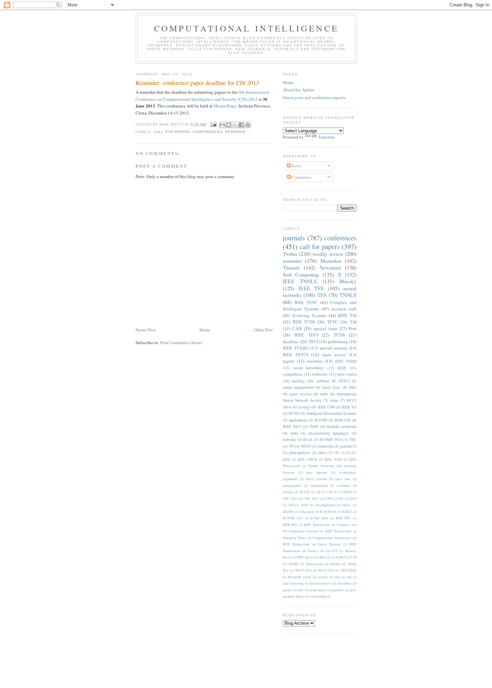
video (334, 400)
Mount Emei (225, 106)
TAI (353, 322)
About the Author (299, 90)
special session (333, 348)
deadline (291, 341)
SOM (339, 557)
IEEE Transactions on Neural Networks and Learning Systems (319, 466)
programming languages (329, 433)
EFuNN (288, 511)
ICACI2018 (328, 511)
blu (349, 577)
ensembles (344, 583)
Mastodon (330, 260)
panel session (301, 393)
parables (338, 590)
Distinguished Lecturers (333, 505)
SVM (352, 557)
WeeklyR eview (299, 577)
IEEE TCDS (304, 322)
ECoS (308, 439)
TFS (322, 295)
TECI (313, 341)
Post (352, 328)
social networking (308, 367)
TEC (352, 439)
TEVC (332, 322)
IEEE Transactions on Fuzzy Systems (312, 544)
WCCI (306, 446)
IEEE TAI (347, 315)
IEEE (342, 367)
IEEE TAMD (345, 361)
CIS (340, 498)
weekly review (327, 253)
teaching (298, 380)
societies (315, 361)
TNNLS (347, 295)
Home (204, 330)
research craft (343, 309)
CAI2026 (345, 491)
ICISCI (346, 511)
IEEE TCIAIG (296, 348)
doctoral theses (320, 583)
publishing (338, 341)
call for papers (172, 132)
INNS (314, 426)
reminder (235, 132)
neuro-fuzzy (318, 590)
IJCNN (294, 413)
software (322, 380)
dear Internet (316, 472)
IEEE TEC (343, 518)
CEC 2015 (290, 498)
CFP (328, 498)
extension (325, 446)
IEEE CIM (326, 406)
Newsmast (330, 267)
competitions (293, 374)
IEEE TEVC (306, 302)
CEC (336, 452)
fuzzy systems (316, 478)
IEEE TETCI (295, 355)
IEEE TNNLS (300, 281)
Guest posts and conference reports (314, 97)
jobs (301, 590)
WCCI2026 (348, 570)
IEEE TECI (306, 335)
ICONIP (321, 420)
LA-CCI (331, 550)
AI (318, 491)
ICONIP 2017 (293, 518)
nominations (319, 485)
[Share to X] (235, 125)
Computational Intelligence (246, 28)
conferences (207, 132)
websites (289, 439)
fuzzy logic (331, 387)
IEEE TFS (311, 288)
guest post (342, 478)
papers (289, 361)
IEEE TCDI (333, 459)
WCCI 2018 (326, 570)
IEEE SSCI (292, 426)
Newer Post (146, 330)
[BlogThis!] (228, 125)
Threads (291, 267)
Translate (326, 137)
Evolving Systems (310, 315)
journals (294, 237)
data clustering (293, 583)
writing (288, 491)
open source (346, 374)
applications (298, 420)
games (287, 590)
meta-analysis (299, 452)
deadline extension (341, 426)
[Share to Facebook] (241, 125)
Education (307, 511)
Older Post (263, 330)
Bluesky (347, 281)
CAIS (297, 328)
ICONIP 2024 (331, 439)
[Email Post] (213, 124)
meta (294, 433)
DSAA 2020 (298, 505)
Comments (301, 177)
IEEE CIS (343, 420)
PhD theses (305, 557)
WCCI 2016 (303, 570)
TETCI (343, 380)
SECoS (324, 557)
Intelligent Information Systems (331, 413)
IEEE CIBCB (307, 459)
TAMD (294, 563)
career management (298, 387)
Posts (296, 166)
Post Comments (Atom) (181, 342)
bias (337, 577)
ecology (304, 406)
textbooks (320, 374)
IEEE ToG (290, 524)
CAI (329, 491)
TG (291, 446)
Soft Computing (301, 274)
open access (334, 355)
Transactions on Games (323, 563)
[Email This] (222, 125)
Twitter (290, 253)
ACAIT (304, 491)
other (322, 452)
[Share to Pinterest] (247, 125)
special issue (325, 328)
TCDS (339, 335)
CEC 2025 (311, 498)
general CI (348, 446)
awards (323, 577)
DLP (353, 498)
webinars (343, 485)
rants (324, 393)
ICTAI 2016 (319, 518)
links (352, 387)
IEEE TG (349, 406)
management (292, 485)
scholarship (318, 596)
